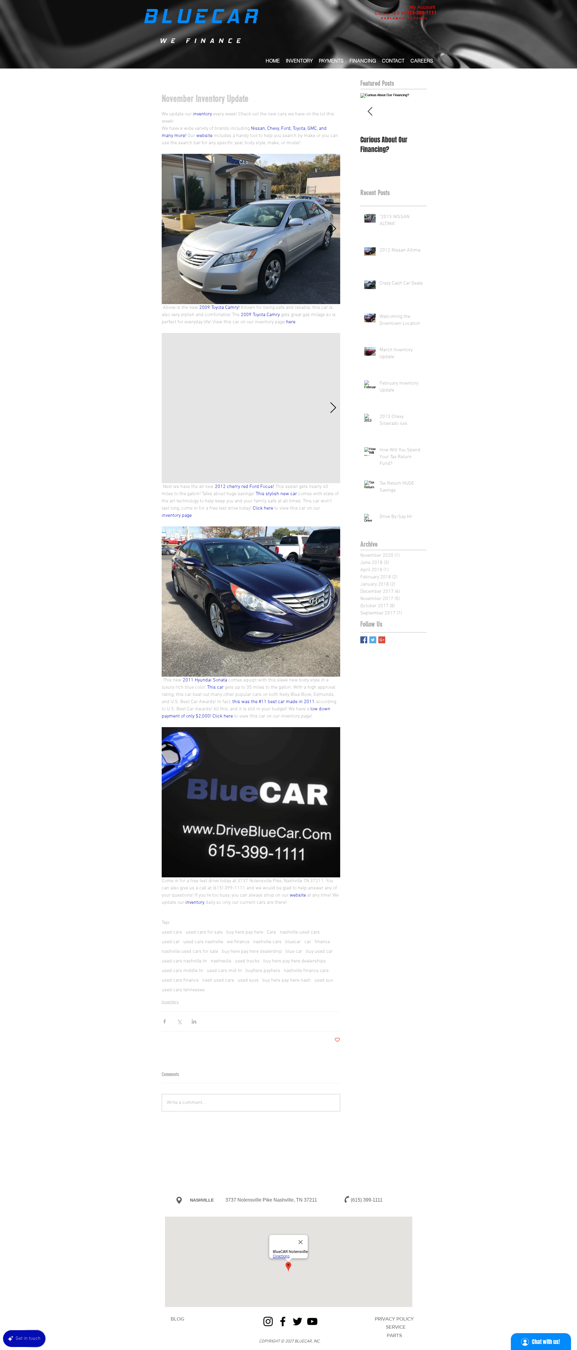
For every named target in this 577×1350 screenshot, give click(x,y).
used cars (172, 932)
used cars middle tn (182, 971)
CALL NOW (390, 14)
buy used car (319, 952)
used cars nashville (203, 942)
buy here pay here (244, 932)
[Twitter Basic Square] (372, 639)
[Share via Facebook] (164, 1021)
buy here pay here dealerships (294, 961)
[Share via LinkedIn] (194, 1021)
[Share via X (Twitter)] (179, 1021)
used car (171, 942)
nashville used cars (300, 932)
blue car (293, 952)
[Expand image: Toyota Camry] (251, 229)
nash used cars (218, 980)
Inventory (170, 1002)
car (307, 942)
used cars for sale (204, 932)
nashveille (221, 961)
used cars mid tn (224, 971)
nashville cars (267, 942)
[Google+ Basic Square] (381, 639)
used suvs (248, 980)
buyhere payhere (263, 971)
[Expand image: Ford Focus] (251, 408)
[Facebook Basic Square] (363, 639)
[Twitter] (297, 1321)
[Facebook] (282, 1321)
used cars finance (180, 980)
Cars (271, 932)
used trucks (247, 961)
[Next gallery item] (333, 229)
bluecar (293, 942)
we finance (238, 942)
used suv (323, 980)
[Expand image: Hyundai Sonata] (251, 601)
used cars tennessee (183, 990)
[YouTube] (312, 1321)
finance (322, 942)
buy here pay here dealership (252, 952)
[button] (363, 61)
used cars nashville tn (184, 961)
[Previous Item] (370, 111)
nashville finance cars (306, 971)
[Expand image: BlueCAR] (251, 802)
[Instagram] (268, 1321)
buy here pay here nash (286, 980)
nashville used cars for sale (190, 952)
